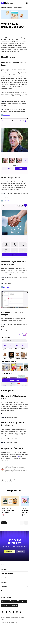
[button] (14, 565)
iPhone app (6, 601)
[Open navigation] (26, 3)
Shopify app (14, 605)
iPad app (15, 601)
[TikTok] (13, 612)
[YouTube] (20, 612)
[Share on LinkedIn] (10, 480)
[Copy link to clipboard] (14, 480)
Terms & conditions (5, 617)
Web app (6, 605)
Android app (23, 601)
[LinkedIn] (2, 612)
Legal (2, 619)
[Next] (26, 523)
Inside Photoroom (8, 7)
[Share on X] (6, 480)
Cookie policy (22, 617)
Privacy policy (14, 617)
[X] (16, 612)
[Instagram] (9, 612)
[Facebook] (6, 612)
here (17, 456)
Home (2, 7)
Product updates (17, 7)
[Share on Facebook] (2, 480)
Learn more (6, 115)
